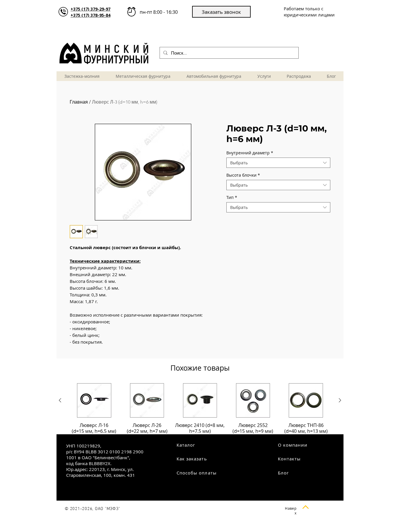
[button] (221, 12)
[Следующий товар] (339, 400)
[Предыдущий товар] (60, 400)
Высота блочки (243, 175)
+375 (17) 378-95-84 (90, 15)
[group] (200, 408)
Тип (231, 197)
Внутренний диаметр (249, 152)
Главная (79, 102)
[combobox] (278, 163)
